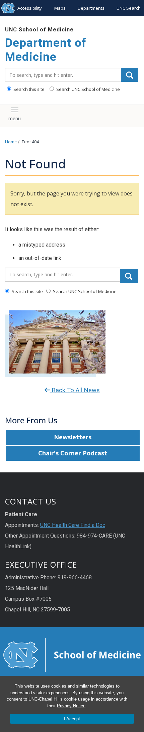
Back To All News (75, 390)
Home (11, 141)
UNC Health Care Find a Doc (72, 525)
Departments (91, 8)
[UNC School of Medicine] (72, 654)
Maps (60, 8)
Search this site (28, 89)
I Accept (72, 718)
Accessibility (29, 8)
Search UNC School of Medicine (87, 89)
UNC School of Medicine (39, 29)
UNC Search (129, 8)
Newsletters (72, 437)
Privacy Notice (71, 705)
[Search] (129, 75)
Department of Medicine (45, 50)
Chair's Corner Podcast (72, 453)
